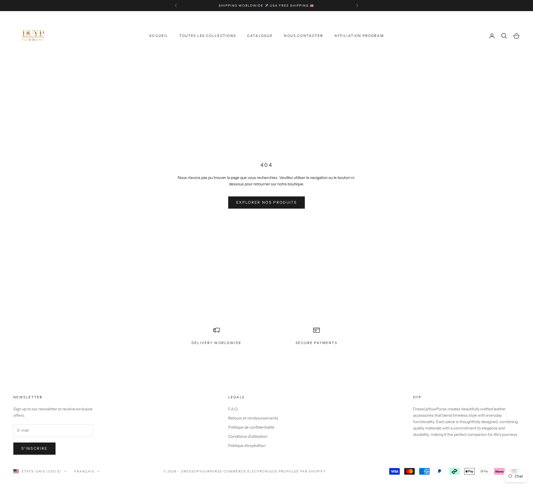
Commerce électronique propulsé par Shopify (274, 471)
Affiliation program (359, 36)
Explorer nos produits (266, 202)
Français (84, 471)
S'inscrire (34, 448)
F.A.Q (233, 408)
